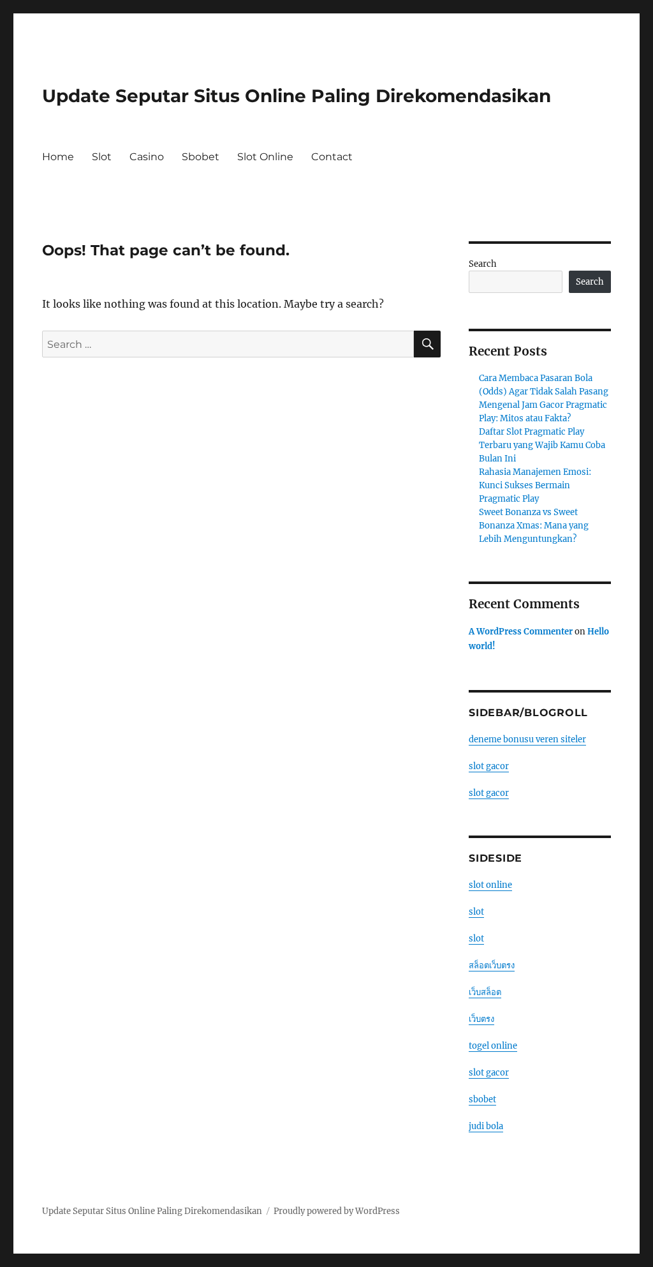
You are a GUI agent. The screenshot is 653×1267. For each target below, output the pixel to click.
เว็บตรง (481, 1019)
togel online (493, 1045)
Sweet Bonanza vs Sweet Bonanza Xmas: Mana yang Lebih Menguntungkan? (534, 525)
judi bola (486, 1126)
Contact (332, 157)
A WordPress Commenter (521, 631)
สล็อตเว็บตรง (492, 965)
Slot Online (265, 157)
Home (58, 157)
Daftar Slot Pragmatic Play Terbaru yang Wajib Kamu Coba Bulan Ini (542, 445)
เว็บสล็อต (485, 992)
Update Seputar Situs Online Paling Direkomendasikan (296, 96)
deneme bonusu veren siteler (527, 739)
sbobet (482, 1099)
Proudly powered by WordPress (337, 1211)
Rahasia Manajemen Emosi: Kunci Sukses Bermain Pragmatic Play (535, 485)
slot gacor (489, 766)
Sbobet (200, 157)
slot (476, 911)
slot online (490, 885)
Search (483, 264)
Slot (102, 157)
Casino (146, 157)
